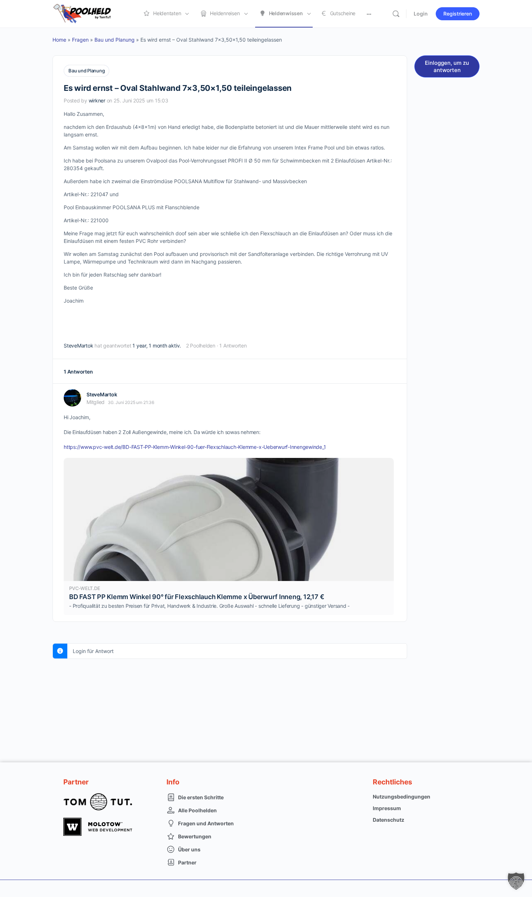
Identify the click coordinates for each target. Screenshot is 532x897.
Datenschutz (388, 820)
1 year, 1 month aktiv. (156, 345)
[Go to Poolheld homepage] (88, 13)
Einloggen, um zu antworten (447, 66)
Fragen (80, 40)
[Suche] (396, 13)
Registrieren (457, 13)
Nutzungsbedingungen (401, 796)
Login (421, 13)
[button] (516, 881)
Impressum (387, 808)
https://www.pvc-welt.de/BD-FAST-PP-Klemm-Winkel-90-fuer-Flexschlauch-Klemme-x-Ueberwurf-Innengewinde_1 (195, 447)
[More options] (369, 14)
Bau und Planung (114, 40)
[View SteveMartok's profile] (72, 398)
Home (59, 40)
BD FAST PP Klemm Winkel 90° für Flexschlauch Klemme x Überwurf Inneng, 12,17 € (196, 597)
